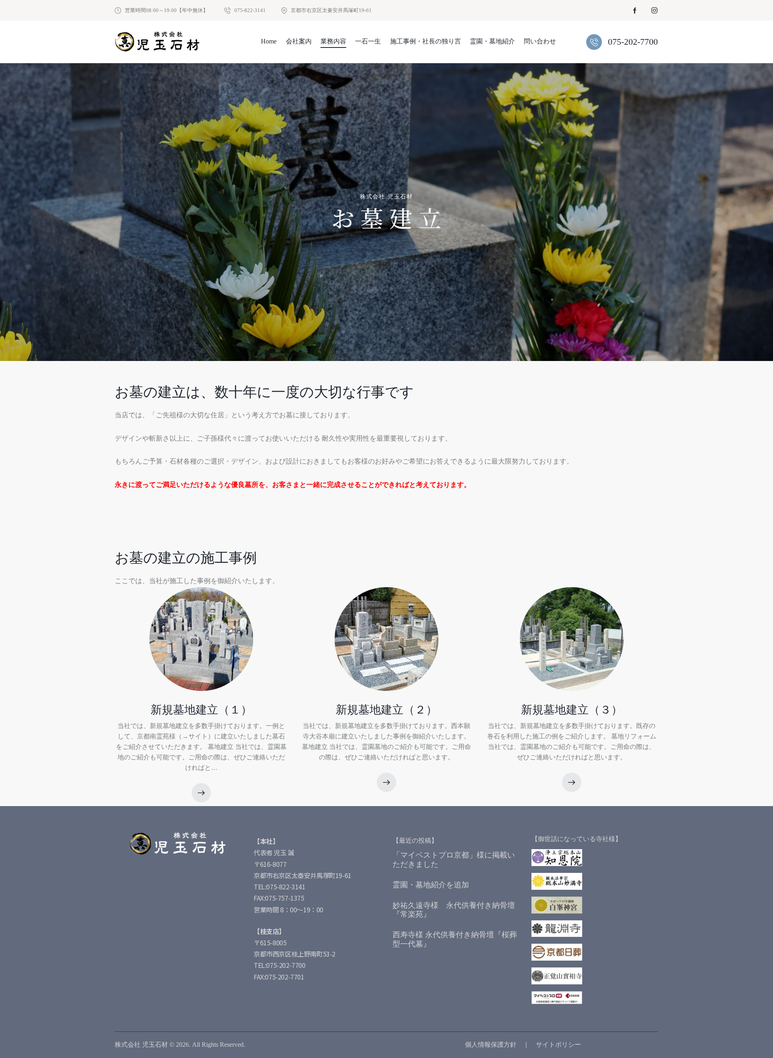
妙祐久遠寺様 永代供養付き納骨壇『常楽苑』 (454, 910)
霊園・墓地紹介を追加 (431, 885)
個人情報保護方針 (491, 1044)
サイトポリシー (558, 1044)
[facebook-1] (635, 10)
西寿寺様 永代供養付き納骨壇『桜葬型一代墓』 (455, 939)
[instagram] (654, 10)
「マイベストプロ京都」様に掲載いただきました (454, 859)
